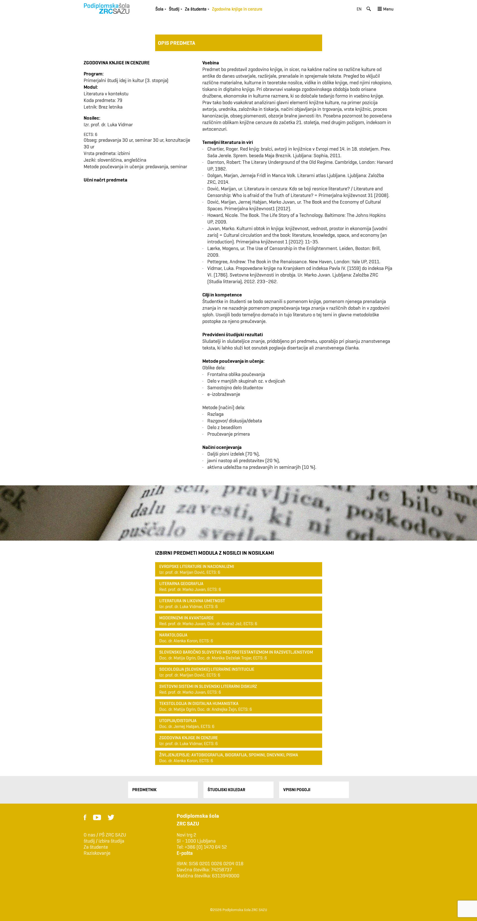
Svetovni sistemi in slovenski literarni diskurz (208, 686)
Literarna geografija (181, 583)
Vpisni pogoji (296, 790)
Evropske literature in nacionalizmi (196, 566)
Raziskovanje (97, 853)
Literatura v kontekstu (106, 93)
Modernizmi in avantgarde (186, 618)
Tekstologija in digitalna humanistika (199, 703)
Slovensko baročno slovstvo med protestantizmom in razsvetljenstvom (236, 652)
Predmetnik (144, 790)
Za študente (96, 847)
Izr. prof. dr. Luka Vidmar (108, 124)
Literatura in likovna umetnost (192, 601)
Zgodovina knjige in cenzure (188, 738)
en (359, 9)
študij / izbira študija (104, 841)
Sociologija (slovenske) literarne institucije (206, 669)
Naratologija (173, 635)
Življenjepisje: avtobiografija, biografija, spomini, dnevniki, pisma (228, 755)
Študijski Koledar (226, 790)
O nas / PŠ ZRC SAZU (105, 835)
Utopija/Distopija (178, 720)
